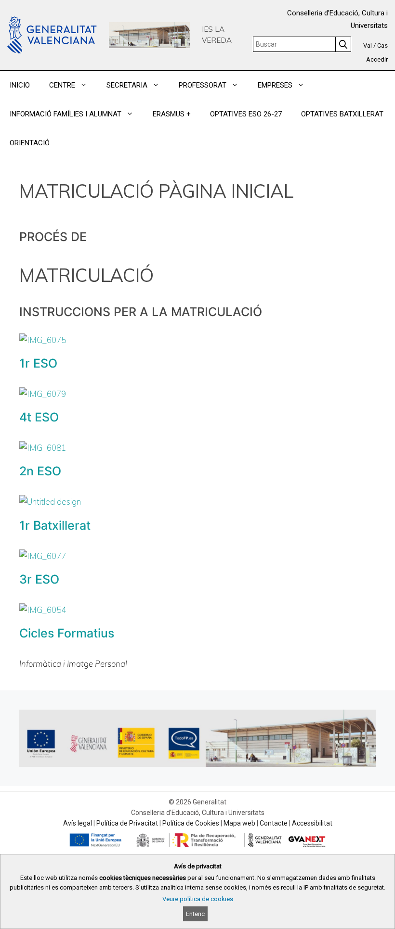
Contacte (274, 823)
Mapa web (239, 823)
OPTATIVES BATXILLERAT (342, 114)
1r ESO (38, 363)
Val (367, 45)
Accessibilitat (312, 823)
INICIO (20, 85)
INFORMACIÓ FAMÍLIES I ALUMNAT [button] (65, 114)
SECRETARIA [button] (126, 85)
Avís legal (77, 823)
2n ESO (40, 471)
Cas (382, 45)
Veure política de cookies (197, 899)
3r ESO (39, 579)
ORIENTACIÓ (30, 143)
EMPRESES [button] (275, 85)
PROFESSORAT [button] (202, 85)
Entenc (195, 913)
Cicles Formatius (66, 633)
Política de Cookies (190, 823)
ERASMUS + (172, 114)
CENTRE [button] (62, 85)
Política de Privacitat (127, 823)
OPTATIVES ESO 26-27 (246, 114)
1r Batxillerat (55, 525)
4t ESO (39, 417)
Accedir (377, 59)
